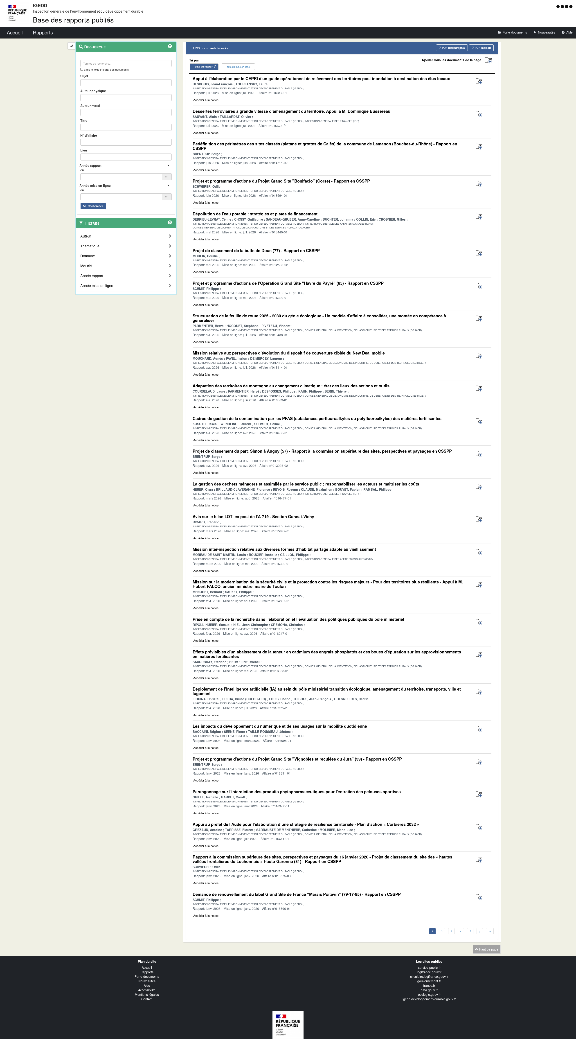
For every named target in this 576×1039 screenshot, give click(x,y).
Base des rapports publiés (73, 19)
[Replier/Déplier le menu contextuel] (72, 45)
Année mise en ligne (96, 285)
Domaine (87, 255)
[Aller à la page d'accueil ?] (570, 6)
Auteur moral (90, 105)
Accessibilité (146, 990)
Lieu (83, 150)
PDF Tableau (482, 48)
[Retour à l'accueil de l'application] (288, 1024)
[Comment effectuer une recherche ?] (170, 46)
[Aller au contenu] (563, 6)
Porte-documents (147, 976)
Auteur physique (93, 90)
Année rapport (91, 275)
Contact (146, 999)
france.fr (429, 985)
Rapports (146, 972)
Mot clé (86, 265)
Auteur (85, 236)
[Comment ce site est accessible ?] (558, 6)
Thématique (89, 246)
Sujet (84, 76)
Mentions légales (147, 994)
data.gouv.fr (429, 990)
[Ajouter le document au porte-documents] (479, 81)
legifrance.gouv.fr (429, 972)
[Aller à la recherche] (567, 6)
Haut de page (488, 949)
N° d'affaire (88, 135)
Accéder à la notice (205, 100)
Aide (147, 985)
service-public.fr (429, 967)
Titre (83, 120)
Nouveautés (146, 981)
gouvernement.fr (429, 981)
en (82, 170)
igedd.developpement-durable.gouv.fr (429, 999)
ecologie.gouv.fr (429, 994)
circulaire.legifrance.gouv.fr (429, 976)
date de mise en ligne (238, 66)
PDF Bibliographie (453, 48)
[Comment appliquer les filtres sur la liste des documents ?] (170, 222)
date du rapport (204, 66)
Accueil (147, 967)
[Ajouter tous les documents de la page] (488, 60)
